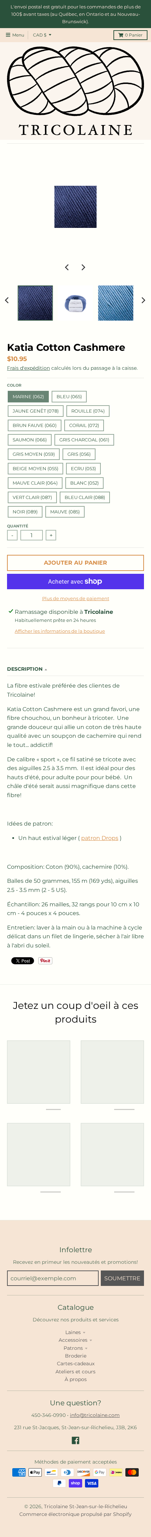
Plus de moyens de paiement (75, 598)
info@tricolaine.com (95, 1415)
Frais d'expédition (28, 368)
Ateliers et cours (75, 1371)
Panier (134, 35)
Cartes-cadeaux (75, 1363)
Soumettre (122, 1278)
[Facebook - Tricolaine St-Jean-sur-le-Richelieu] (75, 1440)
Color (14, 385)
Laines (73, 1332)
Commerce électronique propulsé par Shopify (75, 1514)
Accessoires (73, 1340)
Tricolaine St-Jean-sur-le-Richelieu (85, 1506)
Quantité (17, 526)
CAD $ (39, 35)
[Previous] (68, 267)
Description (24, 669)
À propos (76, 1379)
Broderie (75, 1356)
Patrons (73, 1348)
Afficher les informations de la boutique (60, 631)
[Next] (83, 267)
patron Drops (99, 838)
